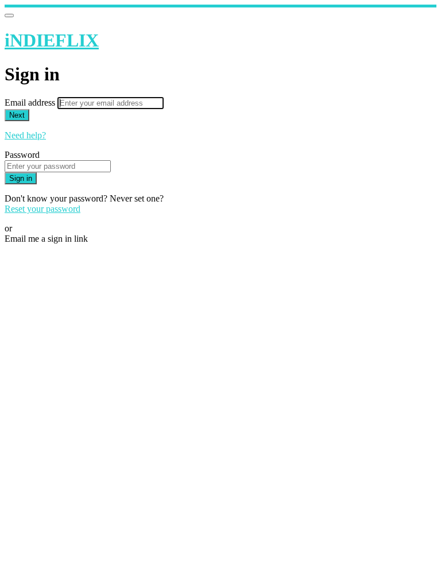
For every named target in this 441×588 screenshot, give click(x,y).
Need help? (25, 135)
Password (22, 155)
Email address (31, 102)
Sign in (20, 178)
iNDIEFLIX (52, 40)
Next (17, 115)
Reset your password (42, 209)
